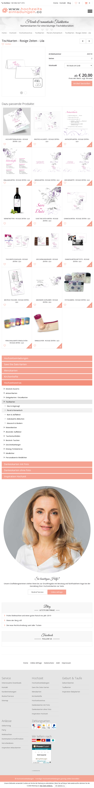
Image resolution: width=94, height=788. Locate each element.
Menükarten (11, 370)
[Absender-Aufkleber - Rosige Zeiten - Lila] (47, 282)
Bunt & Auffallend (13, 414)
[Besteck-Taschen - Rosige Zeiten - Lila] (17, 282)
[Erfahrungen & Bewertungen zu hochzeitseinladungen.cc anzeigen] (41, 756)
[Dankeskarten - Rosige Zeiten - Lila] (77, 201)
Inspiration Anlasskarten (11, 747)
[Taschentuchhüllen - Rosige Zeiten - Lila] (17, 241)
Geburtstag (6, 725)
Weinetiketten (11, 427)
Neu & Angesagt (13, 406)
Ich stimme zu (60, 786)
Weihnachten (7, 734)
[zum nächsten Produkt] (89, 41)
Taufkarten (66, 687)
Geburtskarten (68, 683)
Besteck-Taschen (12, 440)
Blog (69, 3)
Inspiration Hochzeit (15, 476)
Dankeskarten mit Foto (16, 464)
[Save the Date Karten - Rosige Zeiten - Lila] (47, 201)
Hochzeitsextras (12, 382)
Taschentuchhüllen (13, 436)
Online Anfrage (57, 592)
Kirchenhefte (11, 376)
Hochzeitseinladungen (16, 358)
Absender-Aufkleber (14, 432)
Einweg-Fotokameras (14, 449)
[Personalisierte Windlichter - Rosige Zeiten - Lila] (17, 323)
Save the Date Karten (15, 364)
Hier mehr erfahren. (46, 786)
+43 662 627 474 (14, 3)
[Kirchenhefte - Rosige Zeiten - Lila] (77, 162)
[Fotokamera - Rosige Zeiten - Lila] (77, 282)
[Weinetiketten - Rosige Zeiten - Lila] (17, 201)
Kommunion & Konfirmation (12, 739)
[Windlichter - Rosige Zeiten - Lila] (47, 323)
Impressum (66, 663)
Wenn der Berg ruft (14, 620)
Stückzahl (53, 65)
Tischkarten (10, 402)
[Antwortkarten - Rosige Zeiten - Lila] (77, 121)
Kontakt (63, 3)
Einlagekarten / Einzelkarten (17, 397)
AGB (58, 663)
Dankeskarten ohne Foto (17, 470)
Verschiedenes (7, 743)
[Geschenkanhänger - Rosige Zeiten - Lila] (47, 241)
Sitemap (5, 700)
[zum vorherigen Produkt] (83, 41)
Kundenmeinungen (9, 691)
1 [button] (21, 92)
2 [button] (25, 92)
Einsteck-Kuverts (12, 389)
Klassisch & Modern (14, 423)
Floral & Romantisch (14, 410)
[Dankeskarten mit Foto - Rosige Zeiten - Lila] (77, 241)
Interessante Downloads (11, 683)
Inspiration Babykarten (71, 691)
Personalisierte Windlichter (16, 457)
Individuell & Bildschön (15, 419)
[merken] (6, 44)
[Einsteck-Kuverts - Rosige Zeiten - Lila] (47, 121)
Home (55, 3)
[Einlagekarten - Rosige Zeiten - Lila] (17, 162)
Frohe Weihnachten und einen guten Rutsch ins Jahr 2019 (28, 615)
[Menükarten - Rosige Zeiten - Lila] (47, 162)
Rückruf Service (37, 592)
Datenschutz (49, 663)
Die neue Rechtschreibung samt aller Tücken (23, 625)
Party (4, 730)
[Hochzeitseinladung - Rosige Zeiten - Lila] (17, 121)
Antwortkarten (11, 393)
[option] (23, 68)
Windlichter (10, 453)
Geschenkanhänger (13, 444)
